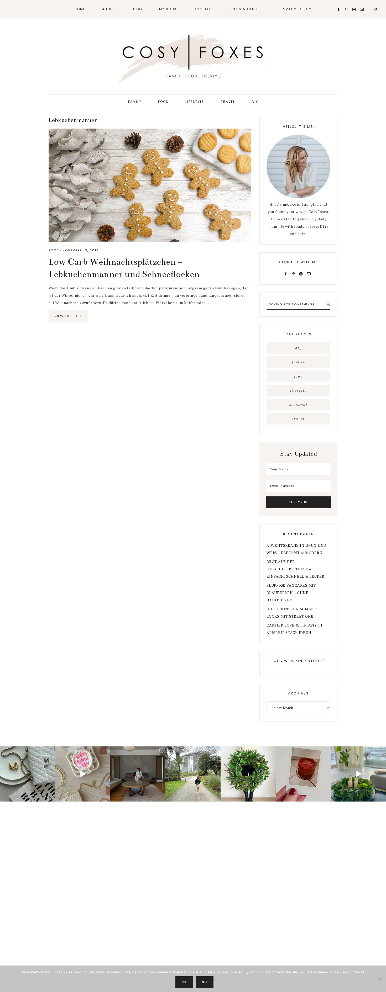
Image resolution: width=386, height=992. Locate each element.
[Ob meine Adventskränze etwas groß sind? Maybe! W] (248, 774)
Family (298, 362)
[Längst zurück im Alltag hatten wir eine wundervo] (193, 774)
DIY (298, 348)
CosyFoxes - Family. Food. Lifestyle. (193, 57)
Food (54, 250)
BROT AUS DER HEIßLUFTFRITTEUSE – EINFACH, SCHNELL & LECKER (296, 569)
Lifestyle (298, 390)
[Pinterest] (294, 273)
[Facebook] (286, 273)
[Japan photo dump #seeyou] (137, 774)
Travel (298, 419)
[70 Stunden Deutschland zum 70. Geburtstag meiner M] (303, 774)
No (204, 982)
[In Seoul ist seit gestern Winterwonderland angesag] (358, 774)
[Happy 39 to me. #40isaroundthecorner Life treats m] (82, 774)
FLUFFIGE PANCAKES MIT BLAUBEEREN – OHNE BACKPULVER (291, 592)
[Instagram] (302, 273)
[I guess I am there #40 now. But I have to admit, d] (27, 774)
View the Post (68, 316)
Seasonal (298, 404)
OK (184, 982)
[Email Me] (310, 273)
